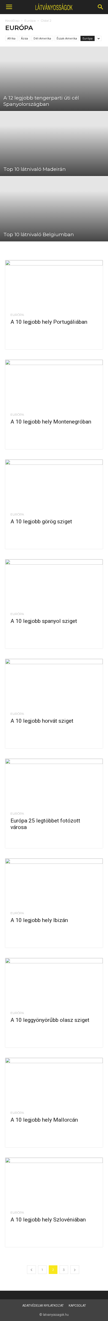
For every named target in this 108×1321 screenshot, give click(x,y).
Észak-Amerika (67, 38)
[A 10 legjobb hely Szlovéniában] (54, 1182)
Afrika (11, 38)
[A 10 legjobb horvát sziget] (54, 683)
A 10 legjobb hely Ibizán (39, 920)
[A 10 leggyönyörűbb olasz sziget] (54, 982)
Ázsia (24, 38)
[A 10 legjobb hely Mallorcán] (54, 1082)
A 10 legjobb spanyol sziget (43, 621)
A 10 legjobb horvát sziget (41, 721)
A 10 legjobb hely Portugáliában (48, 322)
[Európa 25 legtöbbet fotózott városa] (54, 783)
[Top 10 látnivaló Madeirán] (54, 144)
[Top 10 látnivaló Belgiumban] (54, 209)
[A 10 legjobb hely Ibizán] (54, 883)
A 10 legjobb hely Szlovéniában (48, 1219)
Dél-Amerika (42, 38)
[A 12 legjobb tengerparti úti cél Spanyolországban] (54, 79)
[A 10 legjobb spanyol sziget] (54, 583)
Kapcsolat (77, 1305)
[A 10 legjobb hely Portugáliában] (54, 284)
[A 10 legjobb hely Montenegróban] (54, 384)
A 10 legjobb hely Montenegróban (50, 422)
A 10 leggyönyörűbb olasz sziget (49, 1020)
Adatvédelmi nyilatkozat (43, 1305)
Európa (30, 20)
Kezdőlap (12, 20)
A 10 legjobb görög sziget (41, 521)
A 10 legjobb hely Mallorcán (44, 1120)
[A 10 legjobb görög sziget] (54, 484)
